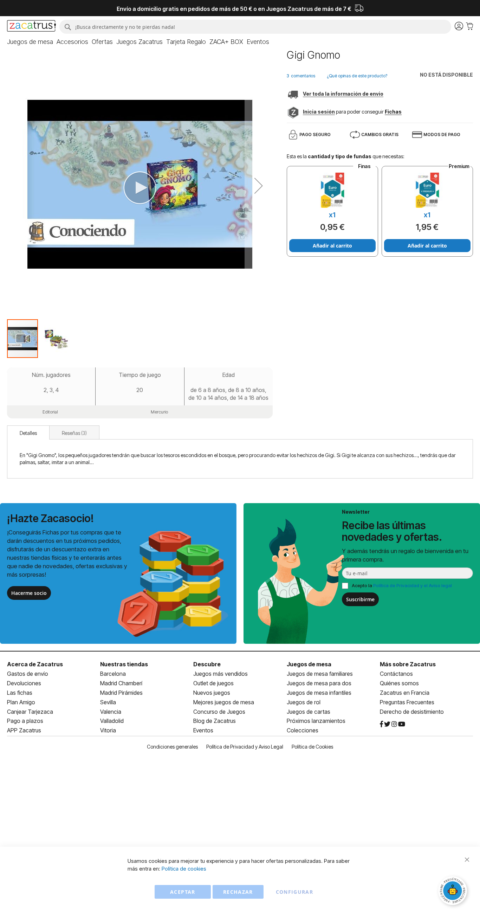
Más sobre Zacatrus (408, 664)
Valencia (110, 711)
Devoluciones (24, 683)
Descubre (207, 664)
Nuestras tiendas (124, 664)
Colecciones (302, 730)
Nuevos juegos (211, 692)
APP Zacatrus (24, 730)
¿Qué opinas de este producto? (357, 75)
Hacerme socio (29, 593)
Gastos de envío (27, 673)
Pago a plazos (25, 720)
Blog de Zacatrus (214, 720)
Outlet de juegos (213, 683)
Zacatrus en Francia (404, 692)
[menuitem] (30, 41)
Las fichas (19, 692)
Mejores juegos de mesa (223, 702)
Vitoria (108, 730)
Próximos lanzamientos (316, 720)
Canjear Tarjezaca (30, 711)
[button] (259, 186)
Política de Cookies (312, 747)
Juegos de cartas (308, 711)
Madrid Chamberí (121, 683)
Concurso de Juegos (219, 711)
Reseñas (73, 433)
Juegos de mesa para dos (319, 683)
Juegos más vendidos (220, 673)
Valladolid (112, 720)
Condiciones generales (172, 747)
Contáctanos (396, 673)
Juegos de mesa (309, 664)
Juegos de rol (303, 702)
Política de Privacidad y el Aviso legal (412, 585)
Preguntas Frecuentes (407, 702)
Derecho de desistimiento (412, 711)
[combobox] (255, 27)
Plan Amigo (21, 702)
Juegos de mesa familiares (320, 673)
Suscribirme (360, 599)
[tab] (28, 432)
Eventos (203, 730)
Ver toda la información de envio (343, 94)
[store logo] (31, 27)
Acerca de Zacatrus (35, 664)
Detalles (28, 433)
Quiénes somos (399, 683)
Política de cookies (184, 868)
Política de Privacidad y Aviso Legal (244, 747)
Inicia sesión (319, 112)
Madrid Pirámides (121, 692)
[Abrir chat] (453, 891)
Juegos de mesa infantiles (319, 692)
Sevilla (108, 702)
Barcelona (113, 673)
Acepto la (402, 585)
